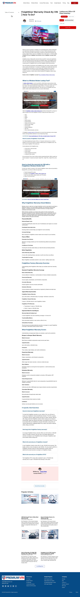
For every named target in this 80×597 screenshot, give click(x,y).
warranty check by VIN (32, 132)
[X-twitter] (11, 586)
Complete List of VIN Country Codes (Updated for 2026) (48, 553)
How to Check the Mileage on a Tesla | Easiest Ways (38, 199)
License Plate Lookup (44, 2)
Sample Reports (57, 2)
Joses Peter (43, 471)
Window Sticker (34, 2)
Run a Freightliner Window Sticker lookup (47, 74)
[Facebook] (3, 586)
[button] (18, 12)
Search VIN (67, 27)
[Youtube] (8, 586)
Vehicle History (26, 2)
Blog (68, 2)
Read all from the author (40, 485)
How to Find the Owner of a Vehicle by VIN (47, 517)
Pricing (64, 2)
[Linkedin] (6, 586)
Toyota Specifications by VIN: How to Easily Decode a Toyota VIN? (42, 136)
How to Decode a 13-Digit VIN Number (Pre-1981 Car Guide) (28, 553)
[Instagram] (16, 586)
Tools (51, 2)
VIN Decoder (38, 21)
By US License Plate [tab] (69, 20)
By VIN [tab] (61, 20)
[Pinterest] (13, 586)
